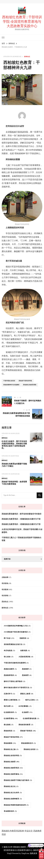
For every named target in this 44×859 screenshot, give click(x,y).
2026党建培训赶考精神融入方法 (17, 626)
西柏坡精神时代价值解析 (11, 384)
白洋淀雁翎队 (25, 706)
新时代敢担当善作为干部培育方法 (18, 687)
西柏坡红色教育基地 (13, 774)
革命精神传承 (10, 811)
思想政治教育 (10, 669)
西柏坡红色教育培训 (13, 768)
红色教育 (27, 712)
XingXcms (25, 853)
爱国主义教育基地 (12, 700)
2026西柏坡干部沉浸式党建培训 (17, 632)
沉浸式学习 (9, 694)
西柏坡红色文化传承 (13, 792)
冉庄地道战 (9, 650)
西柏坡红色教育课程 (29, 384)
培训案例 (5, 589)
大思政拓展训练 (26, 657)
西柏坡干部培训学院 (19, 132)
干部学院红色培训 (9, 380)
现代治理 (8, 706)
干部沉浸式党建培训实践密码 (16, 663)
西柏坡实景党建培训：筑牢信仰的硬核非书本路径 (21, 514)
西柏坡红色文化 (11, 786)
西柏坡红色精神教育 (13, 799)
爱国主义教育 (26, 694)
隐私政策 (33, 853)
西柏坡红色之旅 (11, 749)
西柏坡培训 (9, 731)
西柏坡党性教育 (26, 724)
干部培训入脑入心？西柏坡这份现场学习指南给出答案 (21, 539)
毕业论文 (29, 831)
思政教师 (27, 669)
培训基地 (5, 583)
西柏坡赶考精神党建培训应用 (16, 805)
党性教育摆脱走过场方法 (14, 644)
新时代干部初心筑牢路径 (14, 681)
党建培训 (24, 638)
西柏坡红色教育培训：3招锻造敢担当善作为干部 (21, 519)
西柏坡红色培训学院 (13, 755)
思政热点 (5, 601)
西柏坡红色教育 (11, 762)
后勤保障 (5, 577)
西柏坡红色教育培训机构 (13, 831)
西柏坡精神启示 (28, 743)
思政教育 (27, 675)
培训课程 (5, 595)
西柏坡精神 (10, 743)
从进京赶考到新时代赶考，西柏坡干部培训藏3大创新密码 (22, 530)
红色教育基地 (11, 718)
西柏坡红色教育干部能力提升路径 (18, 780)
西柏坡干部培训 (28, 731)
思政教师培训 (10, 675)
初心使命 (8, 657)
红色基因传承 (10, 712)
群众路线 (8, 724)
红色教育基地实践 (31, 718)
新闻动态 (27, 56)
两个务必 (9, 638)
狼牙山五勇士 (31, 700)
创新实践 (25, 650)
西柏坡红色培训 (31, 749)
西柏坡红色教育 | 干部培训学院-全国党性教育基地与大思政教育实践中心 (22, 21)
